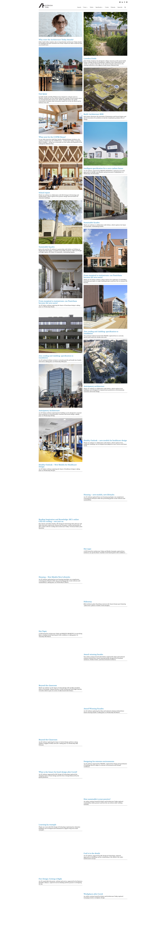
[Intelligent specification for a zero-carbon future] (105, 144)
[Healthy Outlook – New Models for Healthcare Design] (60, 440)
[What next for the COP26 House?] (60, 119)
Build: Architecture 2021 (94, 114)
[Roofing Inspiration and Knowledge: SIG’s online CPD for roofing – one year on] (60, 495)
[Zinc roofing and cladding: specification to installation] (105, 307)
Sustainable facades (92, 223)
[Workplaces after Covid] (105, 876)
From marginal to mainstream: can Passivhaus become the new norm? (103, 276)
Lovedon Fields (90, 59)
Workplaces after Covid (93, 894)
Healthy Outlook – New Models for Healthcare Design (58, 466)
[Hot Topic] (60, 606)
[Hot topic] (105, 524)
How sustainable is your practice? (97, 799)
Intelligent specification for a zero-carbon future (103, 168)
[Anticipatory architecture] (105, 361)
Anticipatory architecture (94, 386)
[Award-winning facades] (105, 630)
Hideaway (88, 602)
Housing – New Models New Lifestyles (54, 577)
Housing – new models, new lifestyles (99, 495)
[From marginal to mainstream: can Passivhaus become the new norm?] (105, 251)
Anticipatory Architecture (49, 411)
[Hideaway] (105, 577)
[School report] (60, 168)
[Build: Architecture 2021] (105, 89)
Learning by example (47, 825)
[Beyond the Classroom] (60, 715)
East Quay (43, 94)
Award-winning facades (93, 654)
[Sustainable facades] (105, 198)
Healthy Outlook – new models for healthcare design (105, 440)
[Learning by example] (60, 801)
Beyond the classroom (48, 686)
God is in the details (92, 853)
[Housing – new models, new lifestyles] (105, 470)
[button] (125, 7)
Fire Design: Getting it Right (50, 879)
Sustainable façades (47, 247)
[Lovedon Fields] (105, 34)
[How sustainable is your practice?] (105, 782)
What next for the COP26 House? (52, 137)
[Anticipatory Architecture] (60, 386)
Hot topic (87, 549)
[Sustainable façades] (60, 222)
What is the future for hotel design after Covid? (58, 772)
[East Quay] (60, 69)
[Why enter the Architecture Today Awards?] (60, 24)
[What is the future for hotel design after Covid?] (60, 758)
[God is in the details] (105, 828)
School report (44, 193)
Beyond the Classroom (48, 740)
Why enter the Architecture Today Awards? (56, 40)
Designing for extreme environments (99, 761)
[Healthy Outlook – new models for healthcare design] (105, 416)
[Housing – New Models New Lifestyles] (60, 552)
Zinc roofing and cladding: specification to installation (101, 333)
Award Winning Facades (94, 709)
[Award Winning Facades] (105, 684)
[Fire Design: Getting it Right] (60, 854)
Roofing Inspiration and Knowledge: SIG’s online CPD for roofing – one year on (59, 520)
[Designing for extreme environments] (105, 737)
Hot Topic (43, 631)
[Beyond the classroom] (60, 661)
